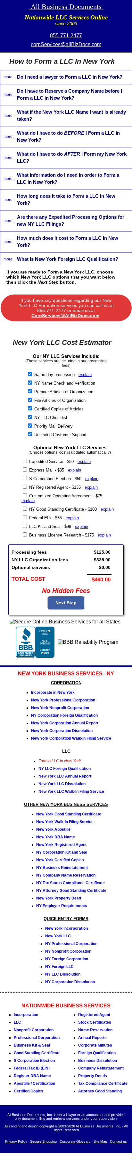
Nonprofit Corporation (34, 1030)
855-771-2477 (66, 35)
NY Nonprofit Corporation (68, 951)
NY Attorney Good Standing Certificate (71, 890)
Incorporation (26, 1014)
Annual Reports (92, 1037)
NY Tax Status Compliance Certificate (70, 883)
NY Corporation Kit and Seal (61, 852)
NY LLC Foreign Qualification (64, 768)
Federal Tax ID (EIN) (32, 1068)
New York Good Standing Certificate (68, 814)
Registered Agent (94, 1014)
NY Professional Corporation (71, 943)
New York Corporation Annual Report (64, 723)
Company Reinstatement (101, 1068)
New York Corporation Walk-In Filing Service (71, 738)
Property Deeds (92, 1076)
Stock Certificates (94, 1022)
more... (9, 77)
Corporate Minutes (95, 1045)
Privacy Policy (16, 1141)
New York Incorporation (66, 928)
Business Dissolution (97, 1060)
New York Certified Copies (60, 860)
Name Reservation (95, 1030)
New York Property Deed (58, 898)
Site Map (100, 1141)
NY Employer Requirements (61, 906)
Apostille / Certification (34, 1083)
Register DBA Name (32, 1076)
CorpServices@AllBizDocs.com (65, 315)
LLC (17, 1022)
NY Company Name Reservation (65, 875)
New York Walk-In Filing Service (65, 822)
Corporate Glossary (75, 1141)
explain (85, 374)
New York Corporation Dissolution (62, 730)
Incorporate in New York (53, 692)
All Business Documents (66, 7)
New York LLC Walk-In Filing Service (71, 791)
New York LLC (58, 936)
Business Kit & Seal (32, 1045)
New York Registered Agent (61, 844)
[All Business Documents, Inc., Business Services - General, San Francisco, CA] (35, 656)
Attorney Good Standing (100, 1091)
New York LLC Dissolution (62, 784)
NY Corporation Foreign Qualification (64, 715)
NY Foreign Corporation (66, 959)
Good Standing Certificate (37, 1053)
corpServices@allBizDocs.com (66, 44)
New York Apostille (53, 829)
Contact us (118, 1141)
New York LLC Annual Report (64, 776)
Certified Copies (28, 1091)
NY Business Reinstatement (62, 867)
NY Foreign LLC (59, 966)
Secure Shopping (43, 1141)
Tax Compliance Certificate (103, 1083)
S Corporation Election (34, 1060)
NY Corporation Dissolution (70, 982)
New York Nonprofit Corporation (60, 708)
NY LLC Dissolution (62, 974)
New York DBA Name (55, 837)
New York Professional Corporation (63, 700)
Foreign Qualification (97, 1053)
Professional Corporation (37, 1037)
